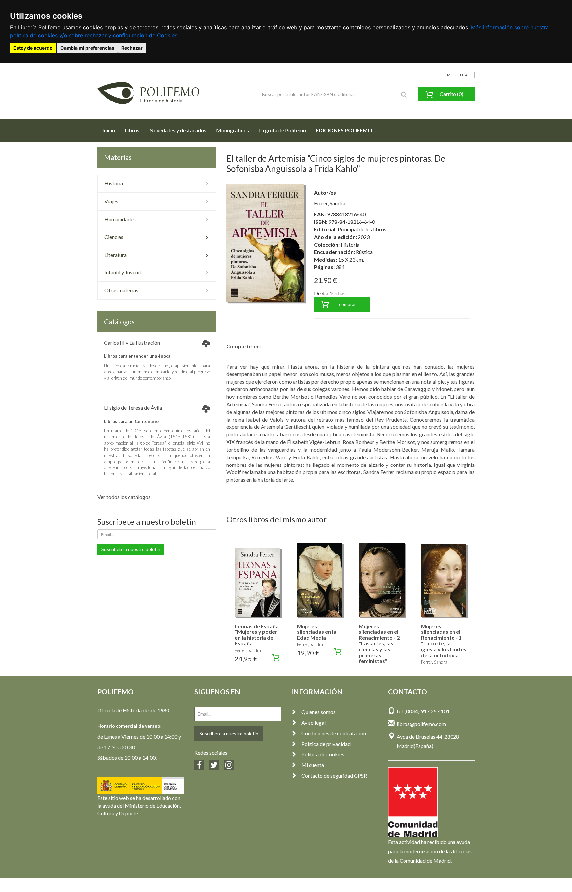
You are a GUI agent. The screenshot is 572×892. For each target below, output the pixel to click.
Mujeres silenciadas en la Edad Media (316, 632)
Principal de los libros (362, 229)
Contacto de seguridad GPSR (334, 775)
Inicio (111, 130)
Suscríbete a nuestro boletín (130, 549)
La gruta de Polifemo (282, 130)
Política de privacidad (326, 744)
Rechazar (132, 48)
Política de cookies (322, 754)
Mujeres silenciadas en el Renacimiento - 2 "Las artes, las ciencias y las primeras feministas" (379, 643)
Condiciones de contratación (333, 733)
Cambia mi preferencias (87, 48)
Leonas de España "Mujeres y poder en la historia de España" (257, 635)
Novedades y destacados (177, 130)
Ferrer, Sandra (329, 203)
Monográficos (232, 130)
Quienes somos (318, 712)
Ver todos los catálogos (124, 497)
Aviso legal (313, 722)
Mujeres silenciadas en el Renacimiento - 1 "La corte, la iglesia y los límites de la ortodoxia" (443, 640)
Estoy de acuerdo (33, 48)
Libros (132, 130)
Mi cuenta (312, 765)
